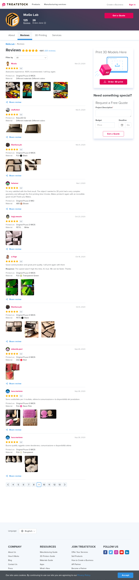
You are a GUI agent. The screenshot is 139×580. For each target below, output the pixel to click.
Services (56, 35)
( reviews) (50, 51)
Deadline (123, 120)
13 (60, 485)
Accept (125, 575)
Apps (42, 564)
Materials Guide (46, 560)
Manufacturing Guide (48, 552)
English (29, 531)
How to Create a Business (82, 560)
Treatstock (15, 4)
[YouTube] (122, 552)
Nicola (14, 63)
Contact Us (12, 564)
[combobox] (31, 58)
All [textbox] (17, 57)
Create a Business (115, 5)
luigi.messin (16, 216)
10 (44, 485)
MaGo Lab (10, 44)
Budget (99, 120)
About (11, 35)
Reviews (26, 23)
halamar (14, 183)
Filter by (9, 57)
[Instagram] (116, 552)
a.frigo (14, 257)
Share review (15, 102)
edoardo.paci (17, 349)
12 (54, 485)
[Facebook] (105, 552)
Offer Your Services (80, 552)
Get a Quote (113, 134)
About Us (12, 552)
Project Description (104, 107)
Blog (10, 560)
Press (10, 568)
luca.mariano (17, 391)
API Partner (76, 564)
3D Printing (41, 35)
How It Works (13, 556)
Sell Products (77, 556)
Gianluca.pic (16, 145)
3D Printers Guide (47, 556)
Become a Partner (79, 568)
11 (49, 485)
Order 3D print (115, 81)
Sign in (132, 5)
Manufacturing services (55, 4)
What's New (45, 568)
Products (36, 4)
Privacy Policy (83, 575)
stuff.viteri (15, 110)
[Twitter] (111, 552)
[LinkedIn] (127, 552)
